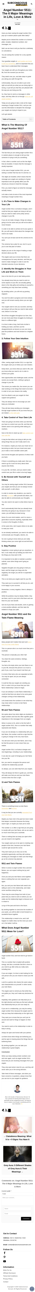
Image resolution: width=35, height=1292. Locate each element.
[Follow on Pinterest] (4, 1258)
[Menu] (3, 4)
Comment (26, 1218)
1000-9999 (17, 24)
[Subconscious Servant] (17, 4)
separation (5, 808)
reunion (14, 808)
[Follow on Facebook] (4, 1254)
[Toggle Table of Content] (30, 119)
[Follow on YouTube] (4, 1262)
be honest (10, 495)
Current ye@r (6, 1191)
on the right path (14, 413)
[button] (32, 1289)
